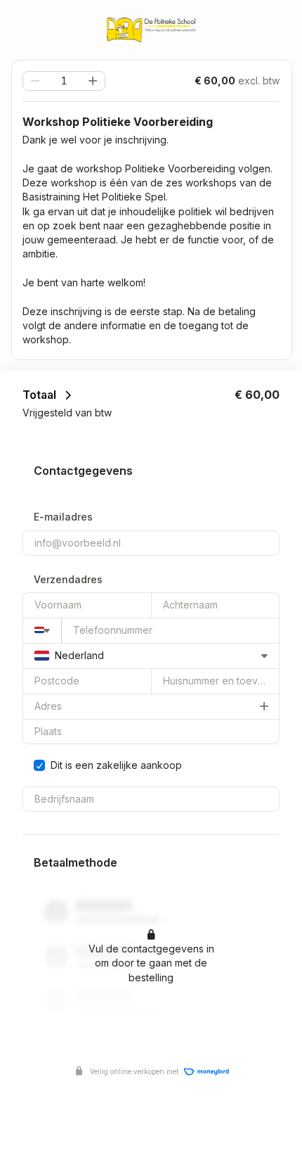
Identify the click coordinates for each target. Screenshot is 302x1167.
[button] (92, 81)
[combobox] (42, 630)
